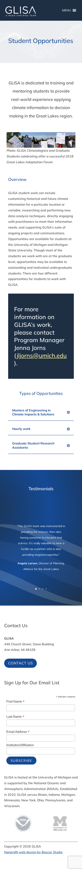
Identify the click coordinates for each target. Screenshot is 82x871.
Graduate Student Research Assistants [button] (33, 445)
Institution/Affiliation (20, 745)
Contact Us (20, 663)
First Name (15, 701)
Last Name (15, 716)
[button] (78, 842)
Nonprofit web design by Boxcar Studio (33, 852)
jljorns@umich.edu (42, 355)
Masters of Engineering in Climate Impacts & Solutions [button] (33, 412)
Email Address (17, 731)
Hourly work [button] (21, 429)
